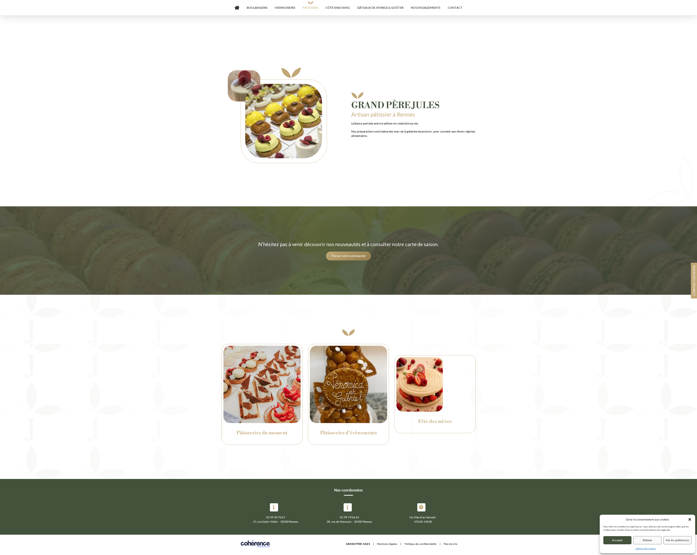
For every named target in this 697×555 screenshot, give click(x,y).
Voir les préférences (677, 540)
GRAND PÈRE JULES (358, 543)
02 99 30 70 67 (275, 517)
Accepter (617, 540)
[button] (690, 519)
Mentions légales (387, 543)
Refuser (647, 540)
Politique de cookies (645, 548)
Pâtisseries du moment (262, 433)
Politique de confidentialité (421, 543)
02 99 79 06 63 (349, 517)
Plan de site (450, 543)
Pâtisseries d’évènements (348, 433)
